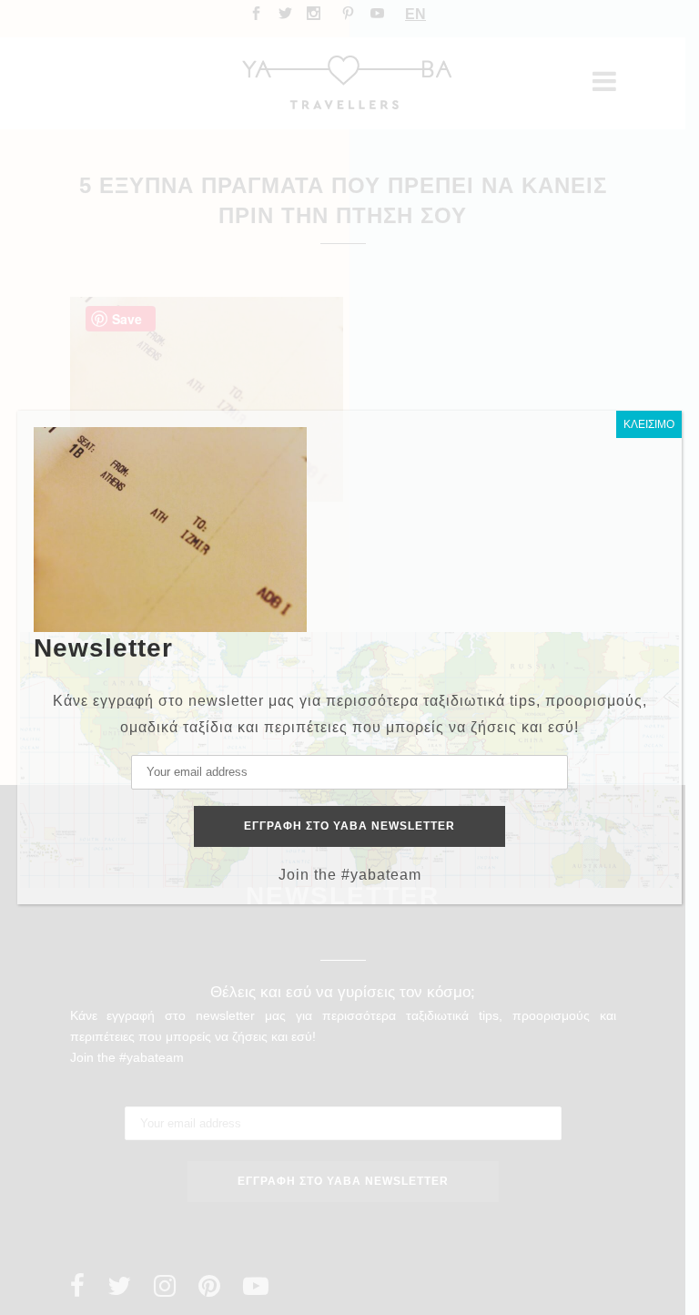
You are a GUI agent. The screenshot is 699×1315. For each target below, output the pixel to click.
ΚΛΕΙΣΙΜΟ (648, 424)
